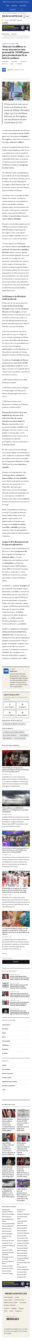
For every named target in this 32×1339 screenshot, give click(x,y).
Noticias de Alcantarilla (8, 1224)
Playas (4, 1033)
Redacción (10, 70)
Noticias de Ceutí (21, 1235)
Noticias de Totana (7, 1243)
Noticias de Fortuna (22, 1238)
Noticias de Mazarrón (7, 1226)
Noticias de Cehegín (7, 1273)
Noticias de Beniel (22, 1231)
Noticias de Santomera (23, 1214)
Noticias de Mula (6, 1271)
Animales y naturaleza (8, 1086)
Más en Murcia (7, 738)
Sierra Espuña (6, 1041)
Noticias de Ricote (22, 1267)
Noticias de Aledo (22, 1272)
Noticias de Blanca (22, 1250)
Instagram (14, 1308)
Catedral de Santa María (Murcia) (13, 732)
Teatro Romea (23, 735)
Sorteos (14, 6)
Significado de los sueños (9, 1082)
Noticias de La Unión (7, 1268)
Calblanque (5, 1045)
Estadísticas (18, 1311)
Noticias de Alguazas (22, 1240)
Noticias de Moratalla (23, 1243)
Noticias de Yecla (6, 1231)
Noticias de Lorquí (22, 1245)
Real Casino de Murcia (10, 735)
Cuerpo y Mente (8, 1300)
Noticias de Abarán (22, 1225)
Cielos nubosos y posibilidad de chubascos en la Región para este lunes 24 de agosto (15, 810)
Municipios (5, 1049)
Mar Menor (5, 1029)
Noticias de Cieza (6, 1229)
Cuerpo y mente (6, 1078)
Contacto (20, 1331)
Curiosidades (6, 1069)
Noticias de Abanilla (22, 1248)
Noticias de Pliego (22, 1256)
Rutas (4, 1037)
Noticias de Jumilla (7, 1250)
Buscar (23, 6)
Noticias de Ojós (21, 1277)
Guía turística (6, 1025)
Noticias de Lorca (6, 1217)
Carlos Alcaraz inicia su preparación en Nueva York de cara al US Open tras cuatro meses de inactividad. (15, 850)
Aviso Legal (14, 1331)
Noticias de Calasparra (23, 1233)
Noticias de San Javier (8, 1240)
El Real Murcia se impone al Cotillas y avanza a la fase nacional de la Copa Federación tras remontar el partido (15, 890)
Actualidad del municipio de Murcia (14, 724)
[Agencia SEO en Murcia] (12, 1318)
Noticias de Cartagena (8, 1214)
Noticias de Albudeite (23, 1269)
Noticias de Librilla (22, 1253)
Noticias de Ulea (21, 1274)
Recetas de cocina (7, 1073)
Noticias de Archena (7, 1266)
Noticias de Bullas (22, 1228)
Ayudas (4, 1065)
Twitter (11, 1311)
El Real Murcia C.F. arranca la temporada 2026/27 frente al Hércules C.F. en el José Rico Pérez (15, 769)
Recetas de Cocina (19, 1300)
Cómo (4, 1090)
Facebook (6, 1308)
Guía (7, 6)
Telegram (21, 1308)
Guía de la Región (19, 738)
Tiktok (5, 1311)
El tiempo (5, 1053)
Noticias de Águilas (7, 1234)
